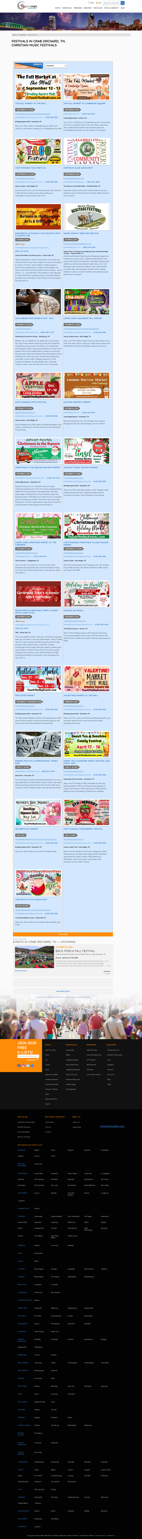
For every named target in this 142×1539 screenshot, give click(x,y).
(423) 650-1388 (51, 117)
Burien (53, 1511)
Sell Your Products (24, 1137)
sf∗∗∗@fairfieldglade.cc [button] (74, 182)
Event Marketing (23, 1132)
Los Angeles (105, 1173)
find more (63, 934)
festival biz (98, 8)
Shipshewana (89, 1277)
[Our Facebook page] (18, 1065)
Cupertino (54, 1173)
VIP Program (91, 1060)
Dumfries (54, 1497)
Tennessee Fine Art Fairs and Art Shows (50, 997)
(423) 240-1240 (88, 114)
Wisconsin (22, 1519)
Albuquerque (39, 1370)
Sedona (20, 1156)
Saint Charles (89, 1269)
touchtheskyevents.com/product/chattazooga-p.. (36, 839)
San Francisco (39, 1185)
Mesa (53, 1150)
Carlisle (37, 1425)
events (57, 8)
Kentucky (22, 1284)
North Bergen (89, 1363)
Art (46, 1060)
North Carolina (22, 1340)
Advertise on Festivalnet (26, 1122)
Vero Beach (38, 1236)
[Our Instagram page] (23, 1065)
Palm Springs (39, 1179)
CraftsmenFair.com (23, 329)
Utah (20, 1489)
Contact (48, 1132)
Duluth (36, 1324)
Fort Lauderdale (73, 1216)
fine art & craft (71, 1074)
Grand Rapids (56, 1316)
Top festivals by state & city (29, 1145)
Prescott (87, 1150)
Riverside (71, 1179)
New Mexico (23, 1370)
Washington (23, 1511)
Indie (47, 1094)
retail (68, 1055)
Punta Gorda (72, 1228)
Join (108, 1060)
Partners (110, 1070)
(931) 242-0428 (21, 251)
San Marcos (72, 1482)
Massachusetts (24, 1300)
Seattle (86, 1511)
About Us (76, 1117)
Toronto (54, 1410)
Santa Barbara (89, 1185)
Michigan (22, 1316)
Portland (54, 1417)
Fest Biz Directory (24, 1127)
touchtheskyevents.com (25, 178)
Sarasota (104, 1228)
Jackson (37, 1527)
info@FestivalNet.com (112, 1126)
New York (22, 1386)
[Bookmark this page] (32, 1065)
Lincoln (37, 1355)
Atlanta (37, 1245)
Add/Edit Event (92, 1050)
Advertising (77, 1127)
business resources (73, 1079)
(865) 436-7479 (47, 332)
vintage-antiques (72, 1060)
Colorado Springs (71, 1194)
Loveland (21, 1201)
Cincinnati (54, 1394)
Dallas (20, 1476)
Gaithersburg (72, 1308)
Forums (48, 1127)
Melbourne (71, 1222)
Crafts (47, 1065)
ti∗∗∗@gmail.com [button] (72, 114)
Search (47, 1104)
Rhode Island (21, 1434)
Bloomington (39, 1269)
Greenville (54, 1443)
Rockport (37, 1482)
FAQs (109, 1084)
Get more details (21, 971)
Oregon (21, 1417)
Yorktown (37, 1503)
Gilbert (36, 1150)
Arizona (21, 1150)
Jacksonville (22, 1222)
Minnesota (23, 1324)
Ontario (21, 1410)
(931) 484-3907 (93, 182)
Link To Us (111, 1074)
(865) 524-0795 (48, 771)
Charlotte (54, 1339)
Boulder (54, 1193)
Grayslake (71, 1269)
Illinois (21, 1269)
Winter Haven (72, 1236)
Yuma (53, 1156)
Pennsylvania (24, 1425)
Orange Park (39, 1228)
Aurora (36, 1193)
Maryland (22, 1308)
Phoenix (70, 1150)
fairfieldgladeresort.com (74, 178)
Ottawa (37, 1410)
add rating (107, 973)
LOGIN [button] (92, 3)
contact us (111, 1535)
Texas (20, 1470)
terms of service (72, 1535)
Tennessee (22, 1462)
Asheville (37, 1339)
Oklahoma (22, 1402)
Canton (70, 1470)
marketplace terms (86, 1535)
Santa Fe (54, 1370)
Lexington (37, 1284)
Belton (53, 1470)
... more (108, 966)
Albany (37, 1386)
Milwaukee (38, 1519)
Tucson (37, 1156)
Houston (71, 1476)
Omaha (54, 1355)
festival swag (71, 1084)
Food (47, 1070)
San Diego (21, 1185)
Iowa (20, 1253)
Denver (86, 1193)
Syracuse (104, 1386)
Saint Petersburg (88, 1229)
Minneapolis (55, 1324)
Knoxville (71, 1462)
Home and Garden (52, 1084)
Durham (71, 1339)
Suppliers (110, 1065)
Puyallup (71, 1511)
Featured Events (51, 1099)
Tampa (20, 1236)
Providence (38, 1433)
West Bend (55, 1519)
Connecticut (24, 1208)
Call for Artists (50, 1050)
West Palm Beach (55, 1237)
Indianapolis (72, 1277)
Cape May (38, 1363)
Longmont (104, 1193)
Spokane (104, 1511)
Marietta (71, 1245)
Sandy (53, 1489)
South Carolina (22, 1444)
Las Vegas (38, 1378)
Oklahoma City (39, 1402)
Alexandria (38, 1497)
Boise (36, 1261)
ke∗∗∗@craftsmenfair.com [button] (27, 332)
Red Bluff (54, 1179)
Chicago (54, 1269)
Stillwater (87, 1324)
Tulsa (53, 1402)
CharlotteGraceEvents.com (26, 553)
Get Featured (91, 1065)
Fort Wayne (55, 1277)
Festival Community (111, 8)
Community (49, 1122)
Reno (53, 1378)
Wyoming (22, 1527)
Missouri (22, 1331)
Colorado (22, 1193)
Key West (37, 1222)
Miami (86, 1222)
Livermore (88, 1173)
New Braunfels (23, 1482)
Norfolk (87, 1497)
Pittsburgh (88, 1425)
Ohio (20, 1394)
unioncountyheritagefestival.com (77, 244)
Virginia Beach (23, 1503)
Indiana (21, 1277)
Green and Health (51, 1074)
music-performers (72, 1065)
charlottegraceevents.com (75, 621)
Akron (36, 1394)
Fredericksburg (56, 1476)
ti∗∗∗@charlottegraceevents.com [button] (29, 478)
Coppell (87, 1470)
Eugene (37, 1417)
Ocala (20, 1228)
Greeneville (55, 1462)
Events (48, 1045)
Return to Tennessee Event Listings (77, 997)
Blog (122, 8)
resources (87, 8)
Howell (70, 1316)
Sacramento (88, 1179)
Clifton (53, 1363)
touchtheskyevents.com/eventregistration (32, 114)
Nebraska (22, 1355)
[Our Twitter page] (27, 1065)
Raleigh (103, 1339)
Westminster (88, 1308)
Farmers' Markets (51, 1089)
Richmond (104, 1497)
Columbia (37, 1443)
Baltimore (54, 1308)
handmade (70, 1050)
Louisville (54, 1284)
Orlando (54, 1228)
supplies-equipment (73, 1070)
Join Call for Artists (93, 1074)
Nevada (21, 1378)
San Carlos (105, 1179)
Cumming (54, 1245)
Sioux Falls (38, 1452)
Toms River (105, 1363)
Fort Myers (88, 1216)
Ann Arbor (38, 1316)
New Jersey (23, 1363)
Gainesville (104, 1216)
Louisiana (22, 1292)
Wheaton (104, 1269)
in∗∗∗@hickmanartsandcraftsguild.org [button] (32, 248)
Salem (70, 1417)
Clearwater (38, 1216)
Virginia (21, 1497)
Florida (21, 1216)
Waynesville (22, 1347)
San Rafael (72, 1185)
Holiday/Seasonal (51, 1079)
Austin (36, 1470)
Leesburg (54, 1222)
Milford (37, 1208)
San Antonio (55, 1482)
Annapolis (38, 1308)
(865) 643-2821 (89, 247)
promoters (78, 8)
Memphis (87, 1462)
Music (47, 1055)
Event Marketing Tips (94, 1055)
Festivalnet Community (55, 1117)
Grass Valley (72, 1173)
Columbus (71, 1394)
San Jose (54, 1185)
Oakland (21, 1179)
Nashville (104, 1462)
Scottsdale (104, 1150)
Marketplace (67, 8)
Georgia (21, 1245)
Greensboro (88, 1339)
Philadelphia (72, 1425)
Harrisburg (55, 1425)
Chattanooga (39, 1462)
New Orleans (55, 1292)
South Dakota (21, 1453)
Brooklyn (54, 1386)
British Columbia (22, 1165)
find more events (63, 991)
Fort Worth (38, 1476)
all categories (71, 1089)
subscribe (31, 1060)
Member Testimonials (114, 1055)
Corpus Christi (106, 1470)
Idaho (20, 1261)
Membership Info (113, 1050)
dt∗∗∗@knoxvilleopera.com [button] (27, 771)
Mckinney (104, 1476)
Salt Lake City (39, 1489)
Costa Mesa (38, 1173)
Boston (37, 1300)
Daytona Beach (56, 1216)
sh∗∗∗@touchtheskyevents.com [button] (29, 117)
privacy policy (100, 1535)
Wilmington (38, 1347)
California (23, 1173)
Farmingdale (72, 1363)
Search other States (20, 939)
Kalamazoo (88, 1316)
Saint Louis (55, 1331)
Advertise (90, 1070)
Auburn (37, 1511)
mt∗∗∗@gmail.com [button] (72, 247)
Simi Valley (105, 1185)
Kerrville (87, 1476)
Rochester (88, 1386)
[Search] (123, 3)
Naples (103, 1222)
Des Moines (38, 1253)
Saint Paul (71, 1324)
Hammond (38, 1292)
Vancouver (38, 1164)
